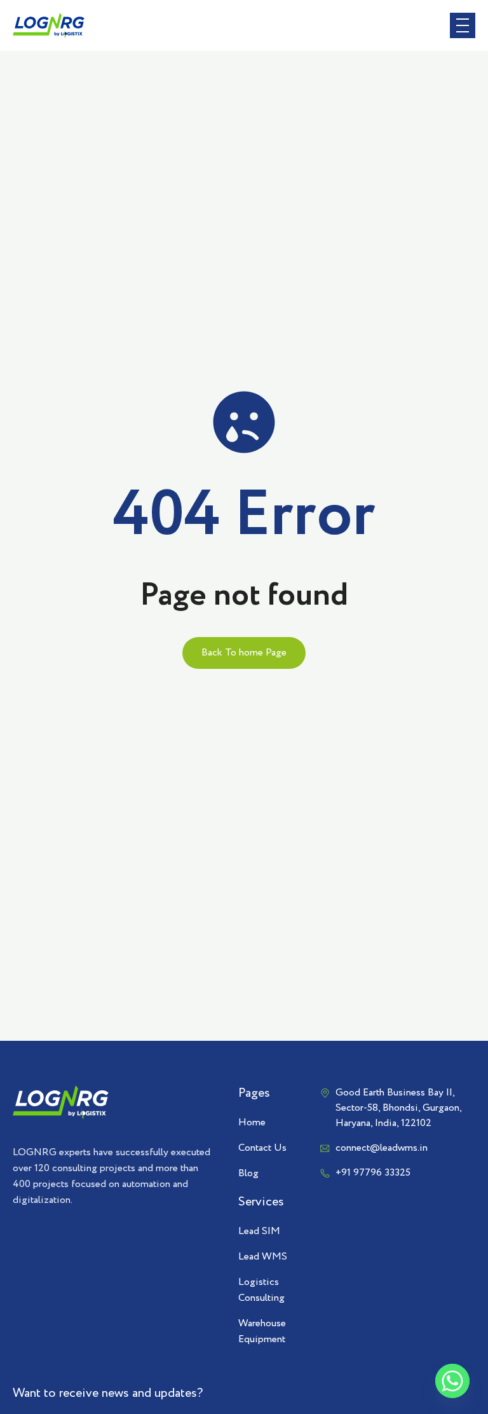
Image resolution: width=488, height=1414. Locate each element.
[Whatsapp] (452, 1381)
